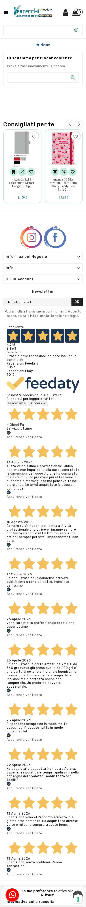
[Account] (66, 14)
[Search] (76, 30)
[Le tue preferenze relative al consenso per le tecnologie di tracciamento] (78, 899)
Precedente (16, 403)
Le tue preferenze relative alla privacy (47, 892)
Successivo (38, 403)
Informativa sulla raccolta (30, 901)
